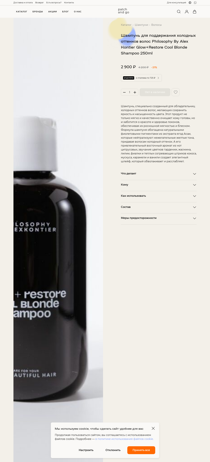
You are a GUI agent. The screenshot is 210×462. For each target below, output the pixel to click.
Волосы (156, 24)
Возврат (39, 2)
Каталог (126, 24)
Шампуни (141, 24)
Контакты (69, 2)
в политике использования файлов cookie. (124, 439)
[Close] (153, 428)
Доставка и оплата (23, 2)
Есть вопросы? (54, 2)
